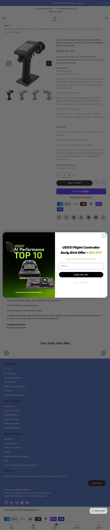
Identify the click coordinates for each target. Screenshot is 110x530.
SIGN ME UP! (81, 274)
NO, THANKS (81, 283)
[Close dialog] (104, 236)
